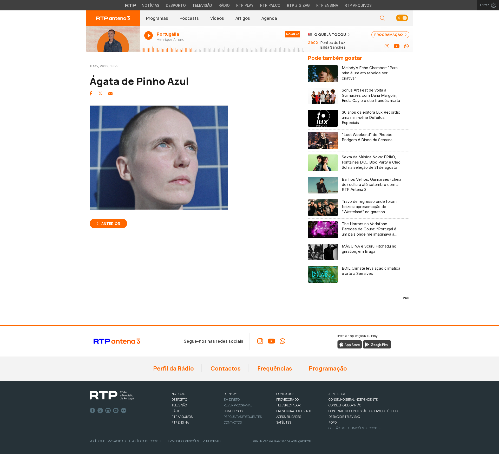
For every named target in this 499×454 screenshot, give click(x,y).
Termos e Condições (182, 441)
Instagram (108, 410)
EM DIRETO (232, 399)
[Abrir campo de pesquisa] (382, 18)
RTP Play (245, 5)
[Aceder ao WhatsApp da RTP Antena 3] (406, 46)
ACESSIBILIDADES (288, 416)
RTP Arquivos (358, 5)
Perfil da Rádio (173, 368)
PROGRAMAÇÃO (389, 34)
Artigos (242, 18)
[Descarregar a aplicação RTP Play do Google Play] (377, 344)
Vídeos (217, 18)
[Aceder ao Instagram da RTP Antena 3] (387, 46)
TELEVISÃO (179, 405)
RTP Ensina (327, 5)
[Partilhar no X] (100, 93)
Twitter (100, 410)
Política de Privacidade (109, 441)
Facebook (92, 410)
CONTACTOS (285, 394)
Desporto (176, 5)
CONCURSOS (233, 411)
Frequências (274, 368)
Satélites (283, 422)
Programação (327, 368)
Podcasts (189, 18)
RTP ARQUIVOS (182, 416)
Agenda (269, 18)
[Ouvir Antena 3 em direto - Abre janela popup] (113, 39)
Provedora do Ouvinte (294, 411)
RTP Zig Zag (298, 5)
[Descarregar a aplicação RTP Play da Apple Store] (349, 344)
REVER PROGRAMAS (238, 405)
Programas (157, 18)
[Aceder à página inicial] (113, 18)
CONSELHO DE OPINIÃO (345, 405)
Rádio (224, 5)
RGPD (333, 422)
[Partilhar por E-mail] (110, 93)
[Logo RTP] (112, 395)
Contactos (225, 368)
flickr (124, 410)
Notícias (150, 5)
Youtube (116, 410)
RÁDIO (176, 411)
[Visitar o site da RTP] (130, 5)
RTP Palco (270, 5)
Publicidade (212, 441)
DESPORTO (179, 399)
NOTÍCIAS (178, 394)
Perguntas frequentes (243, 416)
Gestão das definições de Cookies (355, 428)
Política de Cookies (147, 441)
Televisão (202, 5)
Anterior (110, 223)
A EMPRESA (337, 394)
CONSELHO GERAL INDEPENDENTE (353, 399)
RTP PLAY (230, 394)
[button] (402, 18)
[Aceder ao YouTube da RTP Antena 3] (397, 46)
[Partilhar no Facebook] (91, 93)
